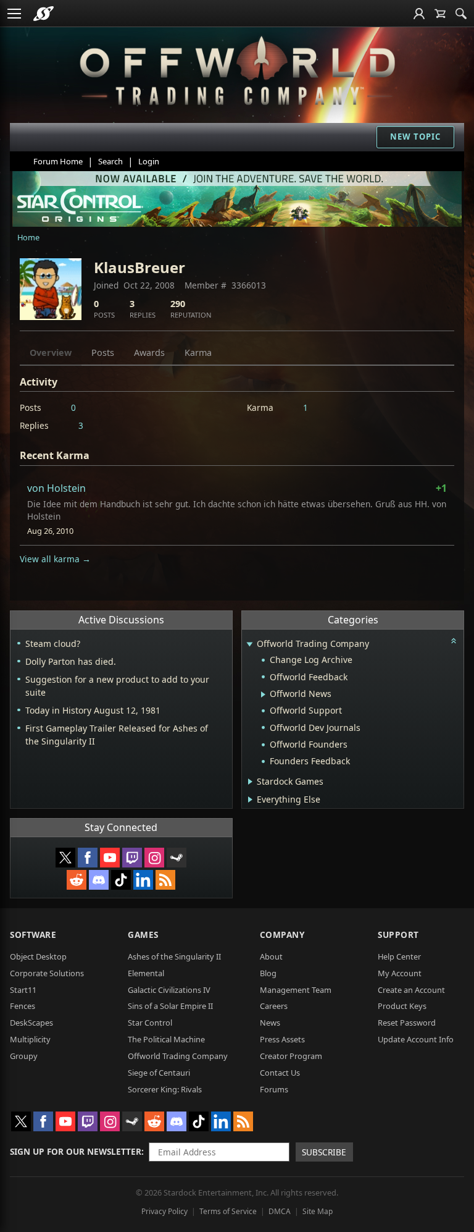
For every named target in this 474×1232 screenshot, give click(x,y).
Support (398, 934)
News (270, 1022)
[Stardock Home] (43, 13)
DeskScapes (31, 1022)
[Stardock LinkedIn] (143, 880)
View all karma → (55, 559)
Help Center (399, 956)
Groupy (24, 1055)
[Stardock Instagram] (154, 857)
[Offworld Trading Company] (237, 68)
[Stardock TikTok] (121, 880)
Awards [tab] (149, 352)
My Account (400, 973)
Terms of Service (228, 1211)
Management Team (295, 989)
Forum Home (58, 161)
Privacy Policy (164, 1211)
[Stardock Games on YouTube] (110, 857)
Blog (268, 973)
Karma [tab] (198, 352)
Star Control (150, 1022)
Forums (274, 1089)
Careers (274, 1005)
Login (148, 161)
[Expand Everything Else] (250, 799)
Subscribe (324, 1152)
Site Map (317, 1211)
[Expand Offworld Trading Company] (250, 645)
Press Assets (282, 1039)
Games (143, 934)
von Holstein (56, 488)
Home (28, 237)
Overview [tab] (51, 352)
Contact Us (280, 1072)
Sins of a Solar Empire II (170, 1005)
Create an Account (411, 989)
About (271, 956)
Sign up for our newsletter (75, 1151)
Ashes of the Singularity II (174, 956)
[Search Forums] (461, 14)
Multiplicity (30, 1039)
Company (282, 934)
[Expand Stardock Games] (250, 781)
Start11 (23, 989)
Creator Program (291, 1055)
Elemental (146, 973)
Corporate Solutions (47, 973)
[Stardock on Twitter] (65, 857)
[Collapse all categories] (453, 641)
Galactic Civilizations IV (169, 989)
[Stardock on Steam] (176, 857)
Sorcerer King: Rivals (165, 1089)
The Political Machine (166, 1039)
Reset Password (407, 1022)
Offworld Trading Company (178, 1055)
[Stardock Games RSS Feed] (165, 880)
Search (110, 161)
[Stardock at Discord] (99, 880)
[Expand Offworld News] (263, 694)
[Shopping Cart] (440, 14)
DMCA (279, 1211)
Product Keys (402, 1005)
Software (33, 934)
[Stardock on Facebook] (88, 857)
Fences (22, 1005)
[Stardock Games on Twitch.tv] (132, 857)
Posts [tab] (102, 352)
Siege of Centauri (159, 1072)
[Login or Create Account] (419, 14)
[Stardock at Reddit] (76, 880)
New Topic (415, 136)
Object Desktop (38, 956)
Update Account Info (416, 1039)
